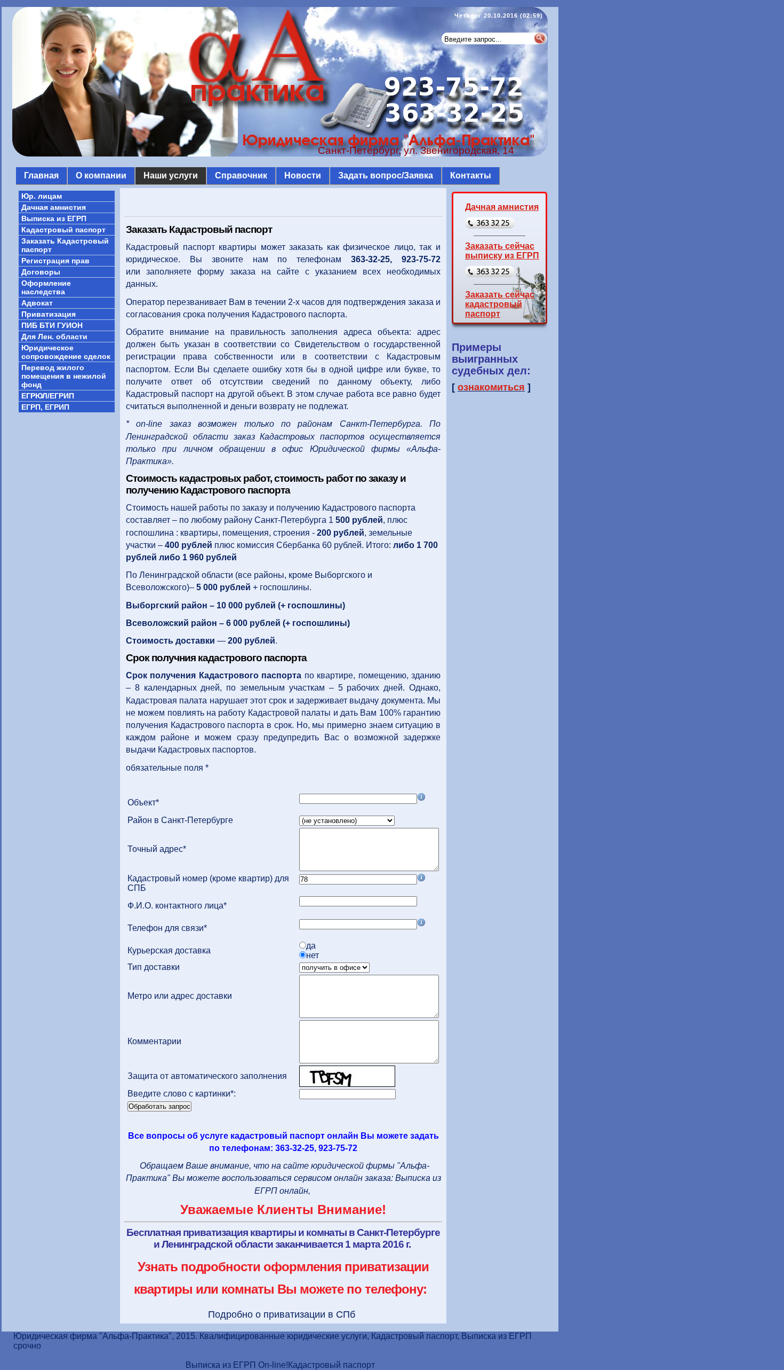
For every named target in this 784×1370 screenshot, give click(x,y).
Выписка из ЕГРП (53, 218)
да (311, 945)
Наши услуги (170, 175)
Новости (302, 175)
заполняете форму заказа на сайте (222, 271)
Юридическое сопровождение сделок (65, 352)
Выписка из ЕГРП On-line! (237, 1364)
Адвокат (37, 303)
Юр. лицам (41, 196)
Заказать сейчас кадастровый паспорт (499, 304)
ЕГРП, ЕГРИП (45, 407)
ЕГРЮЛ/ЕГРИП (47, 396)
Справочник (241, 175)
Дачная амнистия (53, 207)
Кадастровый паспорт (63, 229)
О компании (101, 175)
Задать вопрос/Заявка (385, 175)
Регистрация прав (55, 260)
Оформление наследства (46, 287)
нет (312, 955)
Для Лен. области (54, 336)
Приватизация (48, 314)
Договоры (40, 272)
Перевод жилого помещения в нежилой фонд (63, 376)
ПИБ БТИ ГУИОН (52, 325)
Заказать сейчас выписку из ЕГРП (502, 250)
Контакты (470, 175)
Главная (41, 175)
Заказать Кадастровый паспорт (65, 245)
